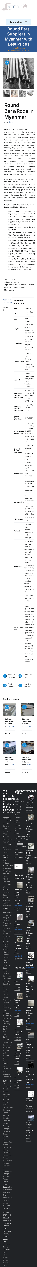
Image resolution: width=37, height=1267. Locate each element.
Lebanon (6, 1239)
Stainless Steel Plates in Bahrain (9, 721)
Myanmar (15, 282)
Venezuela (7, 1077)
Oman (5, 1247)
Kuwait (5, 1236)
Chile (5, 963)
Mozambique (8, 866)
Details (8, 734)
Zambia (5, 908)
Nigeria (6, 879)
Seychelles (7, 1187)
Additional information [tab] (7, 301)
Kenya (5, 858)
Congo (8, 844)
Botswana (6, 823)
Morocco (6, 1244)
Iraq (9, 1231)
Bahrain (6, 1226)
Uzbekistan (7, 1208)
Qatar (5, 1252)
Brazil (5, 944)
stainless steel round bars (14, 164)
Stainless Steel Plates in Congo (26, 759)
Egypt (5, 1228)
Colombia (6, 965)
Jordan (5, 1234)
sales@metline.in (20, 852)
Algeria (8, 1223)
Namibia (6, 874)
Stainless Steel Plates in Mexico (26, 721)
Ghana (5, 855)
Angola (8, 821)
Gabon (5, 847)
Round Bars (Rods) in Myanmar (16, 207)
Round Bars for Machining (18, 285)
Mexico (6, 1013)
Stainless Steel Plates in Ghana (9, 759)
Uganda (6, 903)
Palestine (6, 1250)
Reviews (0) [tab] (6, 308)
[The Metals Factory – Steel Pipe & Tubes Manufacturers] (14, 3)
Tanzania (6, 900)
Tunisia (6, 1260)
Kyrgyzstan (7, 1147)
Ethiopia (6, 837)
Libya (5, 1242)
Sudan (5, 890)
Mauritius (6, 871)
